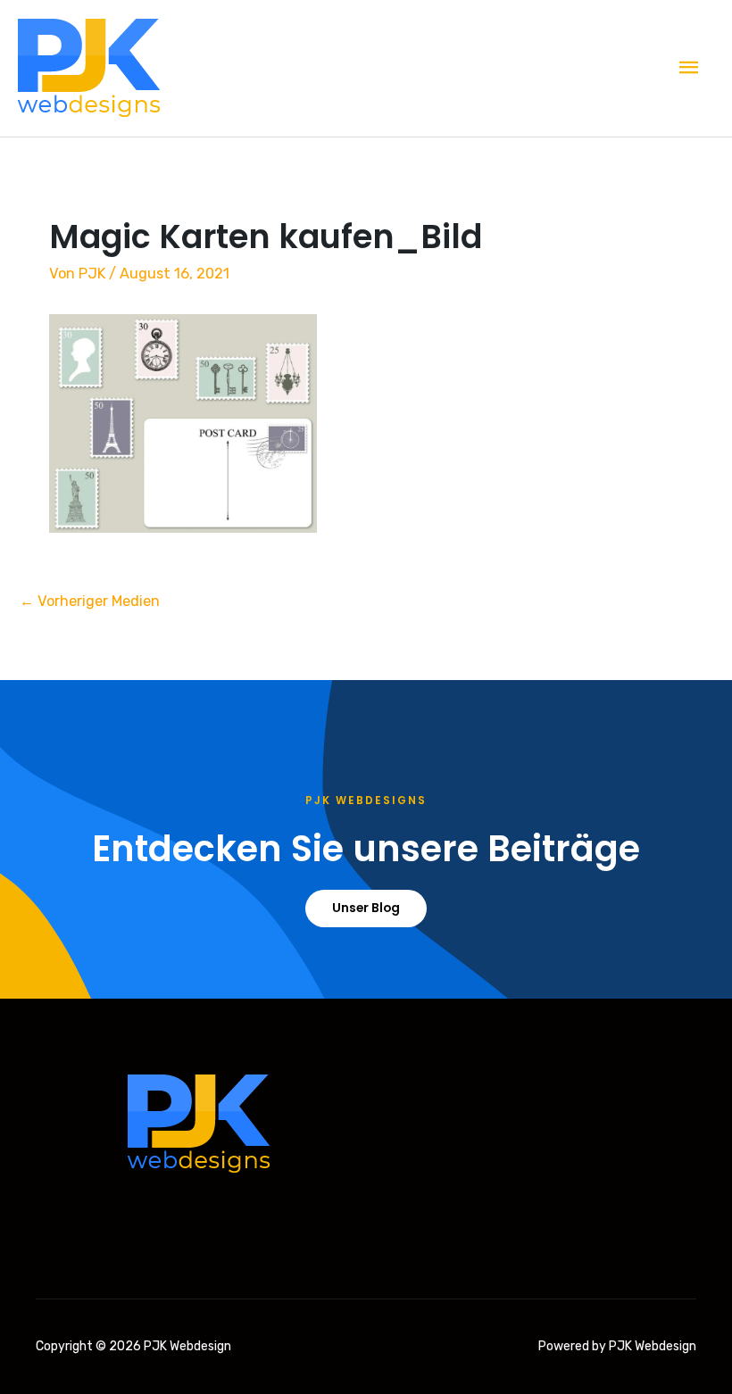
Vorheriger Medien (90, 601)
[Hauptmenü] (689, 68)
